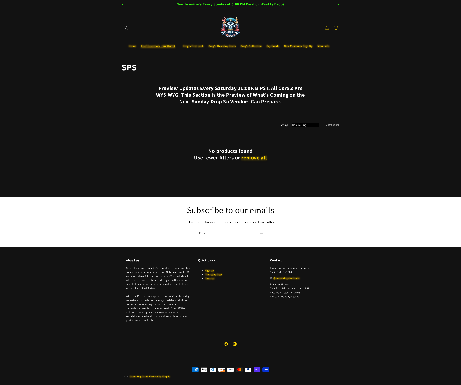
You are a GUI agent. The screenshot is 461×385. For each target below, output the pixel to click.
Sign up (209, 270)
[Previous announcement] (123, 4)
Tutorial (209, 278)
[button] (126, 27)
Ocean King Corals (139, 376)
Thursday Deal (213, 274)
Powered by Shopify (159, 376)
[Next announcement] (339, 4)
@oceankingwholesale (286, 278)
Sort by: (283, 125)
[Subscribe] (261, 233)
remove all (254, 157)
